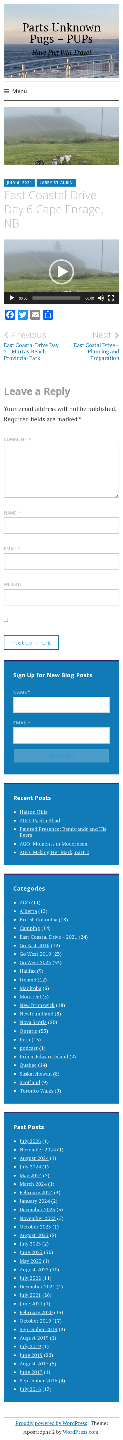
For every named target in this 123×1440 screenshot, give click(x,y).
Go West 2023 (35, 962)
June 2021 (31, 1303)
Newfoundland (36, 1013)
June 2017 (31, 1372)
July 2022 (30, 1277)
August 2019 (34, 1337)
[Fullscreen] (111, 298)
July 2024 (30, 1166)
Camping (30, 928)
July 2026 (30, 1141)
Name (12, 513)
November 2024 (38, 1149)
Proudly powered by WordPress (51, 1423)
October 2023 (35, 1226)
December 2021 (37, 1286)
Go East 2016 (35, 945)
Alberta (28, 911)
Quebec (28, 1064)
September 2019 (38, 1329)
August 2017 (34, 1363)
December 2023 (37, 1209)
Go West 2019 (35, 953)
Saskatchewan (36, 1073)
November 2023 (38, 1218)
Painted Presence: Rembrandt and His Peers (63, 831)
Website (13, 584)
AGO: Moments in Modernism (53, 843)
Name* (21, 692)
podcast (29, 1047)
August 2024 (34, 1158)
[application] (61, 271)
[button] (61, 271)
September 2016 (38, 1380)
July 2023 (30, 1243)
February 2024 (36, 1192)
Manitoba (30, 988)
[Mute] (101, 298)
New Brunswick (37, 1005)
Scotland (30, 1082)
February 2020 (36, 1312)
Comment (17, 439)
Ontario (29, 1030)
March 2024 (33, 1183)
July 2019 (30, 1346)
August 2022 (34, 1269)
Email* (22, 723)
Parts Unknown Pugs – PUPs (61, 33)
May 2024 (31, 1175)
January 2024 (35, 1200)
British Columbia (38, 919)
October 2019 (35, 1320)
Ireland (28, 979)
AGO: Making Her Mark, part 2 (54, 852)
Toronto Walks (36, 1090)
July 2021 (30, 1294)
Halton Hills (33, 811)
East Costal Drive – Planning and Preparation (96, 345)
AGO (25, 902)
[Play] (12, 298)
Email (12, 549)
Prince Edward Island (44, 1056)
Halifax (28, 970)
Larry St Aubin (56, 182)
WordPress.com (80, 1431)
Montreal (30, 996)
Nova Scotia (33, 1022)
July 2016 (30, 1389)
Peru (25, 1039)
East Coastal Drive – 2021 (48, 936)
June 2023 (31, 1252)
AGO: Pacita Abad (40, 820)
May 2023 (31, 1260)
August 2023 (34, 1235)
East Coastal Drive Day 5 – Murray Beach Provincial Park (31, 345)
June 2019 (31, 1355)
